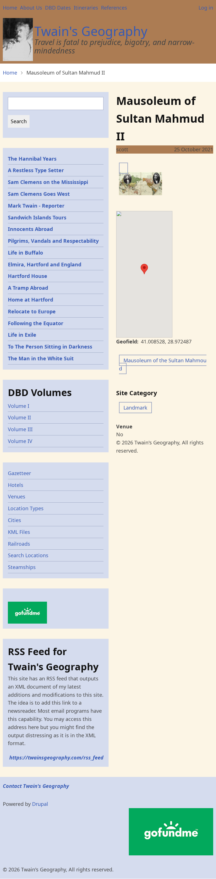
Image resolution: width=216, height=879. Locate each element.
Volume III (20, 429)
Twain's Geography (90, 31)
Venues (16, 496)
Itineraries (86, 7)
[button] (144, 269)
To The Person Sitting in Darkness (50, 346)
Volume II (19, 417)
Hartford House (27, 276)
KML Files (19, 532)
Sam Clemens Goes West (39, 193)
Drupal (40, 804)
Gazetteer (19, 473)
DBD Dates (58, 7)
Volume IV (20, 441)
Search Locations (28, 555)
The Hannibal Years (32, 158)
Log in (206, 7)
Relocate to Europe (32, 311)
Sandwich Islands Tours (37, 217)
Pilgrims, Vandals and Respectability (53, 240)
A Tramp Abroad (28, 287)
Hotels (15, 485)
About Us (31, 7)
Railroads (19, 543)
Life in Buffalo (25, 252)
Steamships (22, 567)
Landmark (135, 407)
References (114, 7)
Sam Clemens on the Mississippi (48, 182)
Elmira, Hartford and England (44, 264)
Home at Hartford (30, 299)
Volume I (18, 406)
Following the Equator (35, 323)
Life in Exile (22, 334)
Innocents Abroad (30, 229)
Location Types (26, 508)
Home (10, 7)
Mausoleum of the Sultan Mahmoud (162, 364)
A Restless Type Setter (36, 170)
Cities (14, 520)
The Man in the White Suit (41, 358)
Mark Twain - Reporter (36, 205)
